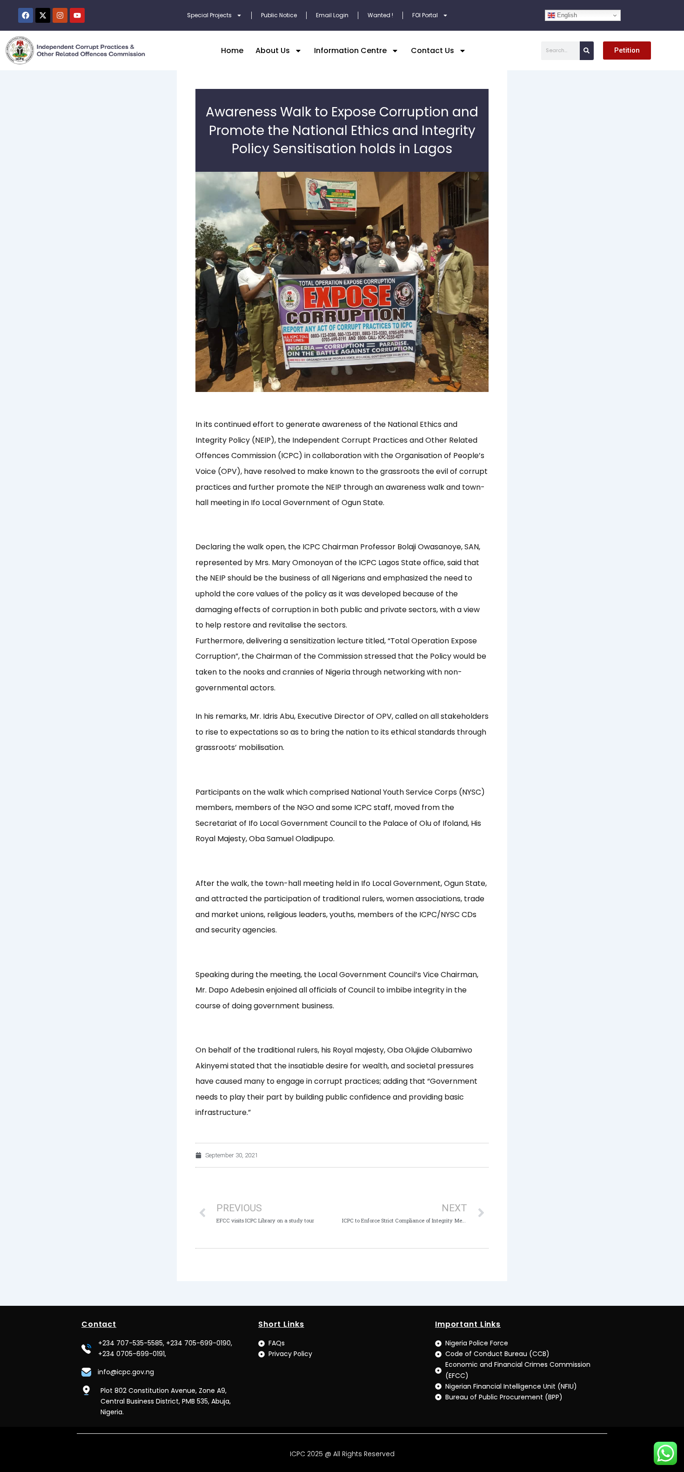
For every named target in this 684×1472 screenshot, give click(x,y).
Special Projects (209, 15)
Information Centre (350, 50)
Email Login (332, 15)
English (566, 15)
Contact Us (432, 50)
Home (232, 50)
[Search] (587, 50)
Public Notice (279, 15)
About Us (272, 50)
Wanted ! (380, 15)
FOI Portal (425, 15)
